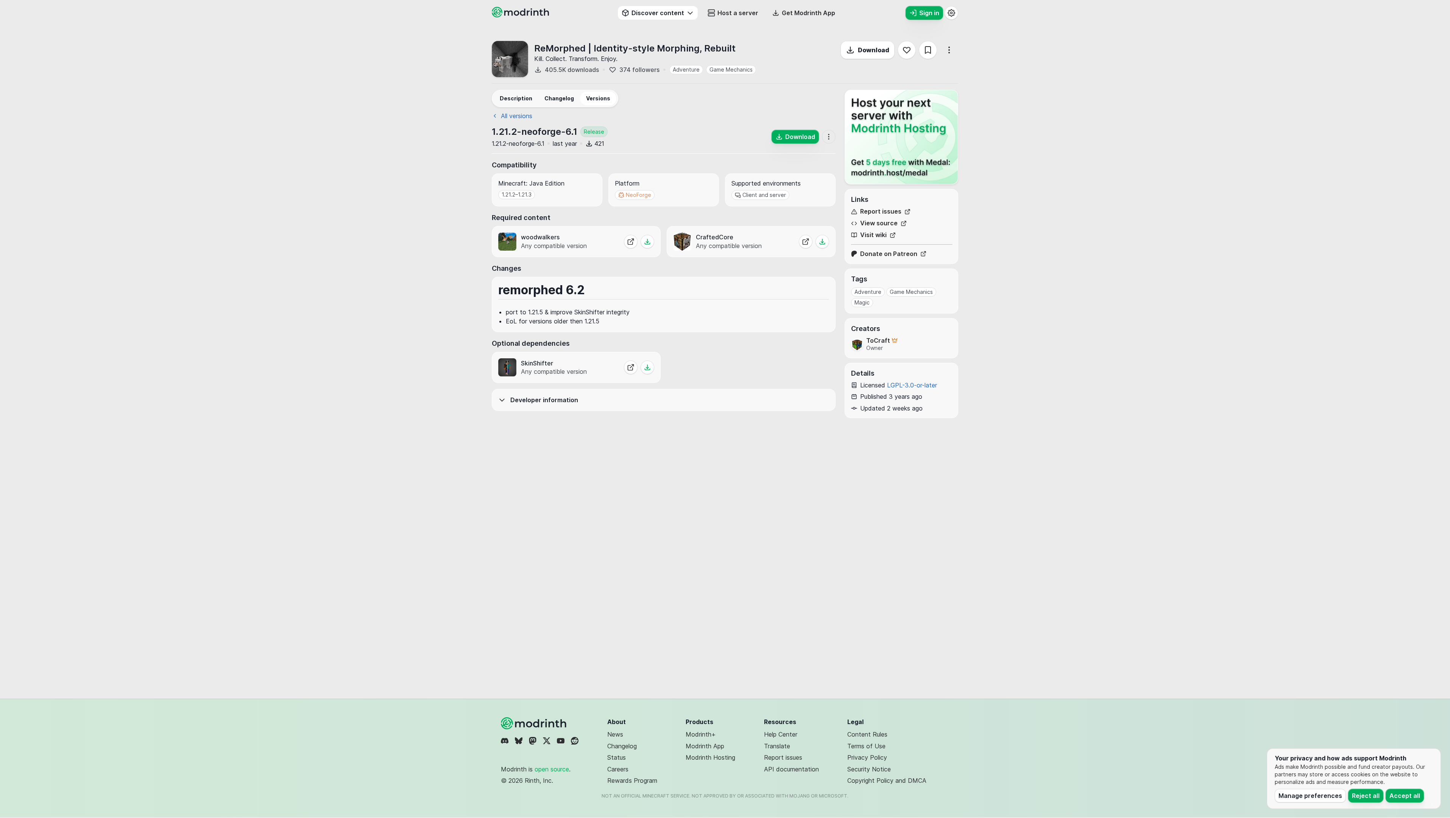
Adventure (686, 69)
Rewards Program (632, 780)
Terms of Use (866, 746)
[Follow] (907, 50)
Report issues (880, 211)
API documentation (791, 769)
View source (879, 223)
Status (616, 757)
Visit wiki (873, 235)
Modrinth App (705, 746)
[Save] (928, 50)
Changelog (622, 746)
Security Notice (869, 769)
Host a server (737, 13)
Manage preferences (1310, 795)
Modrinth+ (701, 734)
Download (873, 50)
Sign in (929, 13)
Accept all (1404, 795)
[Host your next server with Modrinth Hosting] (901, 137)
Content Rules (867, 734)
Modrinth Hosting (710, 757)
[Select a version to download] (647, 241)
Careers (617, 769)
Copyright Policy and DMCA (886, 780)
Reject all (1366, 795)
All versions (516, 116)
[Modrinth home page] (521, 15)
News (615, 734)
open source (552, 769)
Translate (777, 746)
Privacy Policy (867, 757)
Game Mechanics (731, 69)
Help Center (780, 734)
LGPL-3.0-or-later (912, 385)
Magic (862, 302)
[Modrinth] (534, 723)
